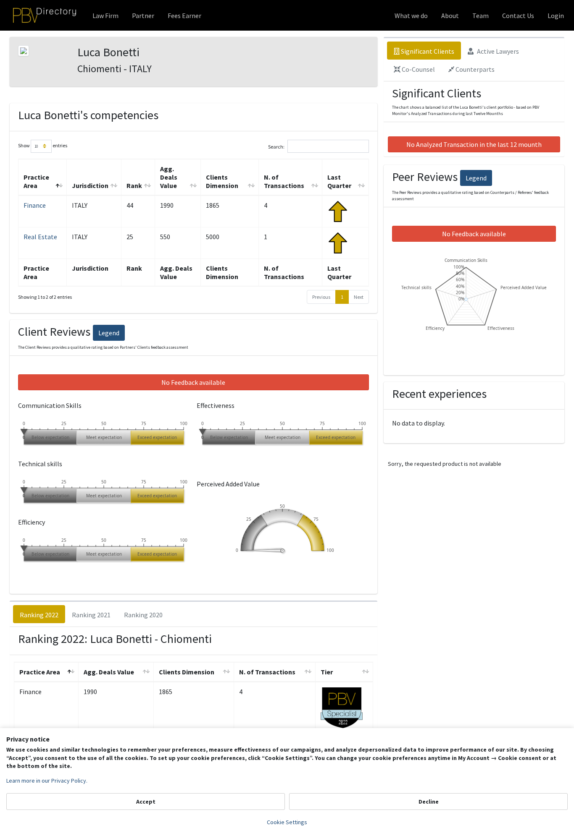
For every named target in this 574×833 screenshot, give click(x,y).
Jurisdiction (90, 185)
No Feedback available (193, 382)
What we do (411, 15)
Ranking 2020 (143, 615)
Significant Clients (427, 51)
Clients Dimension (222, 181)
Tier (327, 672)
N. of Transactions (284, 181)
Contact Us (518, 15)
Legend (108, 333)
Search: (276, 146)
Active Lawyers (497, 51)
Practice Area (36, 181)
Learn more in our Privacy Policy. (46, 780)
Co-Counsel (417, 69)
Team (480, 15)
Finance (35, 205)
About (450, 15)
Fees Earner (184, 15)
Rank (134, 185)
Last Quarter (339, 181)
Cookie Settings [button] (287, 822)
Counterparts (474, 69)
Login (556, 15)
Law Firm (105, 15)
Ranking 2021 (91, 615)
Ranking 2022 (39, 615)
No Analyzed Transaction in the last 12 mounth (474, 144)
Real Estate (40, 236)
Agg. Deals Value (168, 177)
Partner (143, 15)
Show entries (42, 145)
